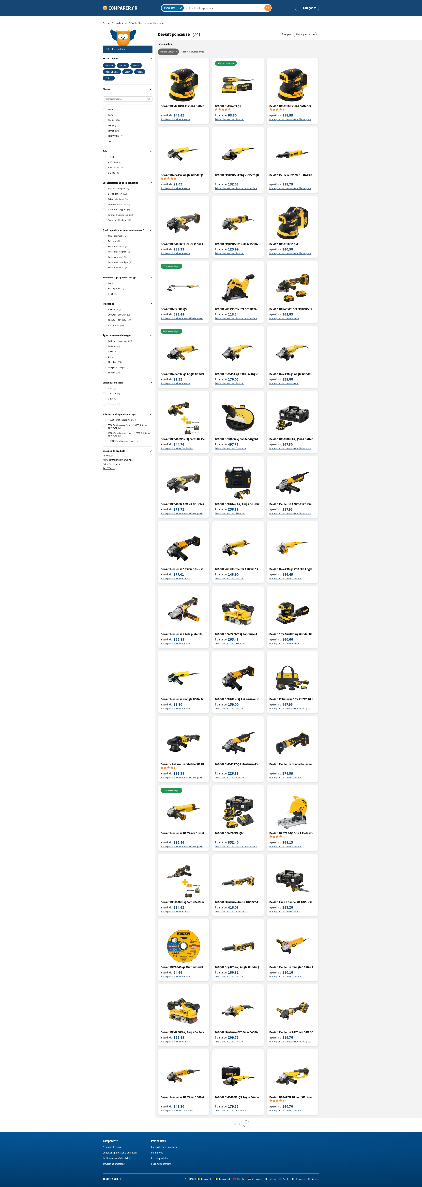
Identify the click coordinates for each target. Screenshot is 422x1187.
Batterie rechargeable (120, 341)
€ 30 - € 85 (114, 162)
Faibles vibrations (118, 199)
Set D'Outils (109, 468)
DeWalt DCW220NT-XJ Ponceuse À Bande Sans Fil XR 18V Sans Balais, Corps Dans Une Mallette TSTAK (238, 634)
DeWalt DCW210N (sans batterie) (290, 106)
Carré (112, 283)
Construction (120, 23)
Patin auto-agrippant (119, 209)
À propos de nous (112, 1147)
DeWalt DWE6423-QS (228, 106)
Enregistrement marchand (164, 1147)
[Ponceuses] (181, 8)
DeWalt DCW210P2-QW (283, 244)
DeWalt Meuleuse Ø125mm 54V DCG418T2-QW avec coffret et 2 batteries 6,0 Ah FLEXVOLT (292, 1032)
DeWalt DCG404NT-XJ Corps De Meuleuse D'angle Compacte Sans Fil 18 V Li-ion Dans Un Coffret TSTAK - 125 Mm (238, 504)
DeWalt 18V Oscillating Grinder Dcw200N (292, 634)
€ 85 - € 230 (115, 167)
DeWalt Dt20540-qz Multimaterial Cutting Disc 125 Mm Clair (184, 967)
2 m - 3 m (114, 393)
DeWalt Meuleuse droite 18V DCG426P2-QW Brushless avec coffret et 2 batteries (238, 902)
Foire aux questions (161, 1163)
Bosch (113, 109)
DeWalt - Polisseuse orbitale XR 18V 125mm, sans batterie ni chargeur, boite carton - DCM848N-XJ (184, 764)
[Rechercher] (267, 8)
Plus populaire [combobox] (303, 34)
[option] (109, 65)
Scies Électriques (111, 464)
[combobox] (216, 8)
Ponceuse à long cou (119, 252)
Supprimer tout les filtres (192, 51)
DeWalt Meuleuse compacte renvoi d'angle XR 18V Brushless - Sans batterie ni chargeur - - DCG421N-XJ (292, 764)
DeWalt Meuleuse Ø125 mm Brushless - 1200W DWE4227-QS (184, 833)
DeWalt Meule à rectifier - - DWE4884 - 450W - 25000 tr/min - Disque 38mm (292, 175)
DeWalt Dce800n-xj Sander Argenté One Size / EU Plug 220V (238, 439)
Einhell (113, 131)
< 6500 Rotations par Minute (122, 420)
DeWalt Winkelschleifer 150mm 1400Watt (238, 569)
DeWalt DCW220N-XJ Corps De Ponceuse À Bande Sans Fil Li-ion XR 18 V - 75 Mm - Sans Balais (184, 1032)
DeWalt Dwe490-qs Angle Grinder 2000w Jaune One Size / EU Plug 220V (292, 374)
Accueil (107, 23)
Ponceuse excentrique (120, 262)
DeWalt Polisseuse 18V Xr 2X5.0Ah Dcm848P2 (292, 699)
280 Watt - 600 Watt (119, 315)
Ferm (112, 115)
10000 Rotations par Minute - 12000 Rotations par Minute (129, 434)
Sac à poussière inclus (119, 220)
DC (111, 357)
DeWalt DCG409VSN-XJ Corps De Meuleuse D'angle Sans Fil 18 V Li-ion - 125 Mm (184, 439)
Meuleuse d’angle (118, 236)
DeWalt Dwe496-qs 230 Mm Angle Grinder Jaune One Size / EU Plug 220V (292, 569)
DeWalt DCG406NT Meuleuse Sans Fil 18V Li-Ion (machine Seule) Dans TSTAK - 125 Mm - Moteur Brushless (184, 244)
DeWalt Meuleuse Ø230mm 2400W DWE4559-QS (238, 1032)
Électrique (115, 362)
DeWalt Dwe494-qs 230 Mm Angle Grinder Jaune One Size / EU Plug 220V (238, 374)
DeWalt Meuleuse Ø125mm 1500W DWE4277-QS (184, 1097)
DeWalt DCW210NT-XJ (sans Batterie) (184, 106)
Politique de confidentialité (116, 1158)
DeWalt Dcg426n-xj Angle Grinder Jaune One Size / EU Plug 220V (238, 967)
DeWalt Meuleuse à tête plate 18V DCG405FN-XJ (184, 634)
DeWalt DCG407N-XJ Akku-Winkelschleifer (238, 699)
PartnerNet (157, 1152)
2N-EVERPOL (115, 136)
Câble (112, 351)
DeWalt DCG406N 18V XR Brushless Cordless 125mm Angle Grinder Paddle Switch (184, 504)
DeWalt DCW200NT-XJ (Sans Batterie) (292, 439)
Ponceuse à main (117, 257)
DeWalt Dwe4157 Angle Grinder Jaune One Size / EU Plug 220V (184, 175)
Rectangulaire (116, 288)
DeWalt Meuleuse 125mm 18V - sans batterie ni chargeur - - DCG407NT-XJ (184, 569)
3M (111, 141)
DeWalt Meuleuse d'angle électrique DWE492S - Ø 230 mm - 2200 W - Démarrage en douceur (238, 175)
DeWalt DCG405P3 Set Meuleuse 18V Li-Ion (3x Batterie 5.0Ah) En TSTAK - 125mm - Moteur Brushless (292, 309)
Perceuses (108, 455)
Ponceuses (159, 23)
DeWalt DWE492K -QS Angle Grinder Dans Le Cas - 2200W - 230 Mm (238, 1097)
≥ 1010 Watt (116, 325)
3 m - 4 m (114, 404)
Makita (114, 120)
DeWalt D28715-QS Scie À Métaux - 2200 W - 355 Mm (292, 833)
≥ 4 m (112, 399)
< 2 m (112, 388)
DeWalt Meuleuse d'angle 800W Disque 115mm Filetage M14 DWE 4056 (184, 699)
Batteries (114, 346)
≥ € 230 (114, 173)
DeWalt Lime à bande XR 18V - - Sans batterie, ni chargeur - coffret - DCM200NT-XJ (292, 902)
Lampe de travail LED (119, 204)
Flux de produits (159, 1158)
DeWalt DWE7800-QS (174, 309)
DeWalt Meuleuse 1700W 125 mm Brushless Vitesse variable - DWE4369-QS (292, 504)
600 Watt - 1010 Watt (119, 320)
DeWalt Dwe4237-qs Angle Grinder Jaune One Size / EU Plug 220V (184, 374)
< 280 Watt (114, 309)
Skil (112, 125)
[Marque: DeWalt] (177, 52)
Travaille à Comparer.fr (114, 1163)
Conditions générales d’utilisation (120, 1152)
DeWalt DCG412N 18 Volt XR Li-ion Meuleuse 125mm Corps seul (292, 1097)
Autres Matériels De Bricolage (118, 459)
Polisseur (114, 241)
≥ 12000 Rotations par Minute (123, 441)
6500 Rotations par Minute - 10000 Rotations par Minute (128, 426)
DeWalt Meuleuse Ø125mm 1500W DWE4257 (238, 244)
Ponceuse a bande (118, 246)
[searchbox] (127, 99)
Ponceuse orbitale (118, 267)
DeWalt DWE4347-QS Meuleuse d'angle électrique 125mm (238, 764)
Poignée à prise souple (120, 215)
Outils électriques (140, 23)
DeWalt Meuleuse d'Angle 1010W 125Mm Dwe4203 (292, 967)
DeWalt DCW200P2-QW (229, 833)
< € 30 (112, 157)
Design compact (117, 194)
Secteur (114, 372)
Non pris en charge (118, 367)
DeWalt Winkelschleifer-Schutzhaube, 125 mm (238, 309)
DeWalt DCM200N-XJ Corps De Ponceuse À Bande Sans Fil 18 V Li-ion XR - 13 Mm (184, 902)
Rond (112, 294)
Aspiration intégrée (118, 188)
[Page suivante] (246, 1123)
